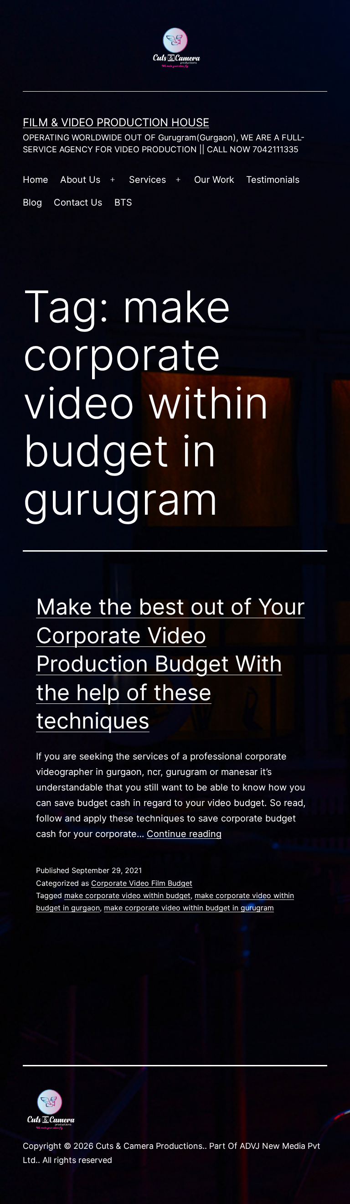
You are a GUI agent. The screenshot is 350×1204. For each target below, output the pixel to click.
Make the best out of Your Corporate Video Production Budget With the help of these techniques (170, 663)
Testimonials (272, 179)
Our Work (214, 179)
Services (147, 179)
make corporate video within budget (127, 895)
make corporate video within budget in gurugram (189, 907)
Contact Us (78, 202)
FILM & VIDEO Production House (116, 122)
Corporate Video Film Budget (141, 883)
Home (35, 179)
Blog (32, 202)
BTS (123, 202)
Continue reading (184, 833)
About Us (80, 179)
